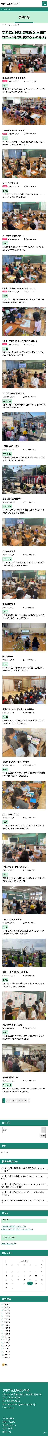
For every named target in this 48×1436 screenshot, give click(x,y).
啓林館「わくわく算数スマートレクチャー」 (17, 1229)
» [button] (28, 1100)
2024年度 (6, 1310)
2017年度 (6, 1331)
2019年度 (6, 1325)
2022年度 (6, 1316)
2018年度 (6, 1328)
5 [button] (16, 1100)
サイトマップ (9, 1407)
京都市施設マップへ (9, 1243)
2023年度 (6, 1313)
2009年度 (6, 1354)
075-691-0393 (13, 1397)
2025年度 (6, 1307)
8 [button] (25, 1100)
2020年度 (6, 1322)
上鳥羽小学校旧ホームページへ (13, 1226)
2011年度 (6, 1348)
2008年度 (6, 1357)
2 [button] (7, 1100)
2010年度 (6, 1351)
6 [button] (19, 1100)
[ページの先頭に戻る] (45, 1433)
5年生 (6, 1152)
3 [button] (10, 1100)
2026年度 (6, 1304)
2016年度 (6, 1334)
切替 (43, 1136)
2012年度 (6, 1345)
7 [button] (22, 1100)
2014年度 (6, 1339)
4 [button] (13, 1100)
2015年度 (6, 1337)
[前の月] (4, 1261)
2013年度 (6, 1342)
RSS (6, 1364)
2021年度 (6, 1319)
